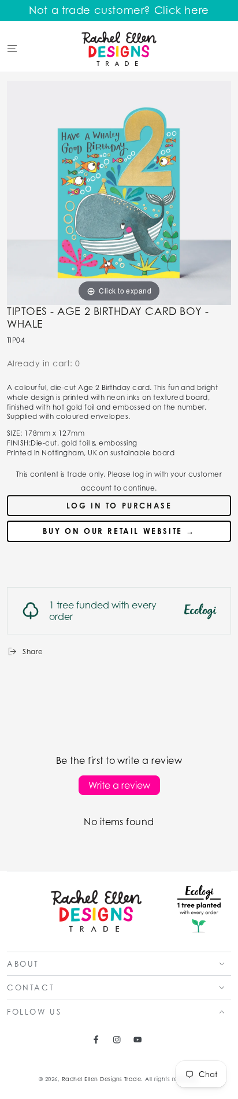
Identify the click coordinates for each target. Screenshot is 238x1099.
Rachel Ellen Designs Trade (101, 1079)
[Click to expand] (119, 192)
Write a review (119, 785)
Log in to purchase (119, 505)
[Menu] (12, 48)
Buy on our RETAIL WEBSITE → (119, 531)
